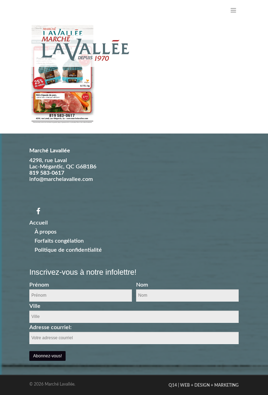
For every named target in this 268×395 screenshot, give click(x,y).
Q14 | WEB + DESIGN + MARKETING (204, 385)
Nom (142, 285)
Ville (34, 306)
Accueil (38, 223)
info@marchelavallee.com (61, 179)
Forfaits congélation (59, 241)
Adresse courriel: (50, 327)
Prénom (39, 285)
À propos (46, 232)
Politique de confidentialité (68, 250)
